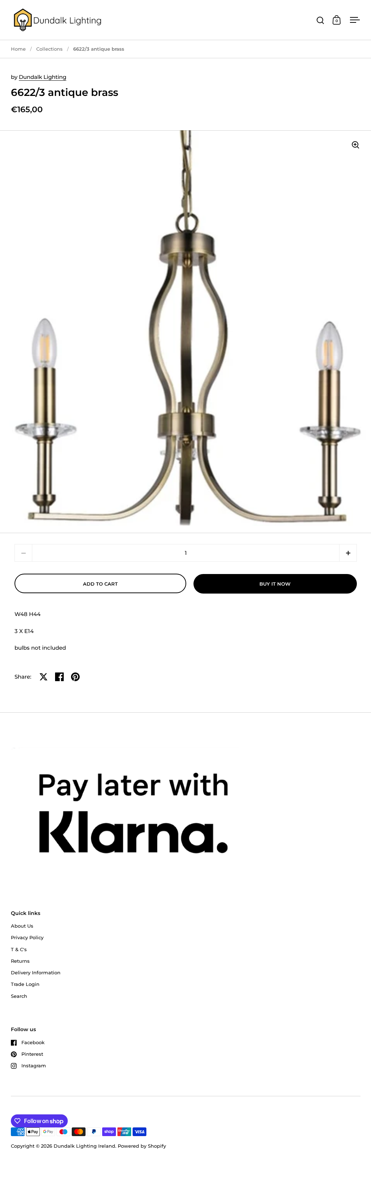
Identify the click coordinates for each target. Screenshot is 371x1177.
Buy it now (275, 584)
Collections (49, 49)
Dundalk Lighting (42, 76)
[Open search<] (320, 20)
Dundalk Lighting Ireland (84, 1146)
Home (18, 49)
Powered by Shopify (142, 1146)
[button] (348, 553)
